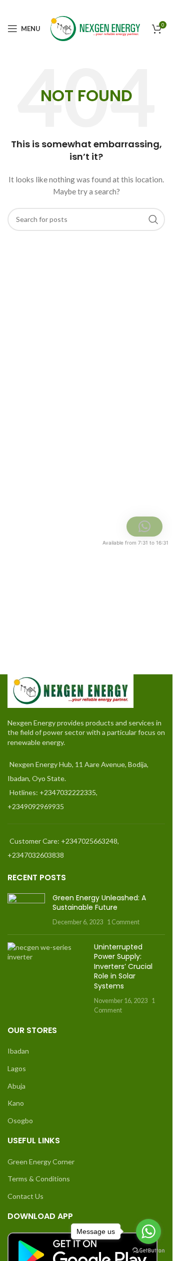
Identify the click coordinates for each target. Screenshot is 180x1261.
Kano (16, 1103)
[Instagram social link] (159, 7)
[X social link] (146, 7)
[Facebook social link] (134, 7)
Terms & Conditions (39, 1178)
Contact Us (26, 1196)
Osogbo (20, 1120)
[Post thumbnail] (26, 910)
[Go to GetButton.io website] (148, 1250)
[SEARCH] (153, 219)
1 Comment (123, 922)
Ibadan (18, 1051)
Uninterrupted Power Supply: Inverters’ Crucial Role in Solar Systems (123, 966)
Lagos (17, 1068)
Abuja (17, 1086)
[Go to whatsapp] (148, 1231)
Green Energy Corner (41, 1161)
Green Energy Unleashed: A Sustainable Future (99, 903)
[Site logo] (95, 28)
